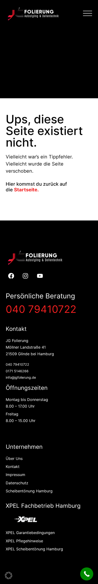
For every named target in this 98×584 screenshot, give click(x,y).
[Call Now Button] (86, 573)
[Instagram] (25, 276)
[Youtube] (40, 276)
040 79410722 (41, 309)
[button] (8, 575)
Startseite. (26, 190)
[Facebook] (11, 276)
